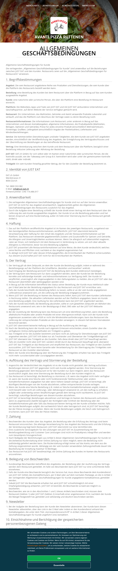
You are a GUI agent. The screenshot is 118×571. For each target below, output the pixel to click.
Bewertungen (51, 5)
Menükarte (32, 5)
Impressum (88, 5)
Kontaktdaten (70, 5)
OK (59, 558)
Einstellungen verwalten (37, 545)
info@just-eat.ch (21, 189)
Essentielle (59, 565)
